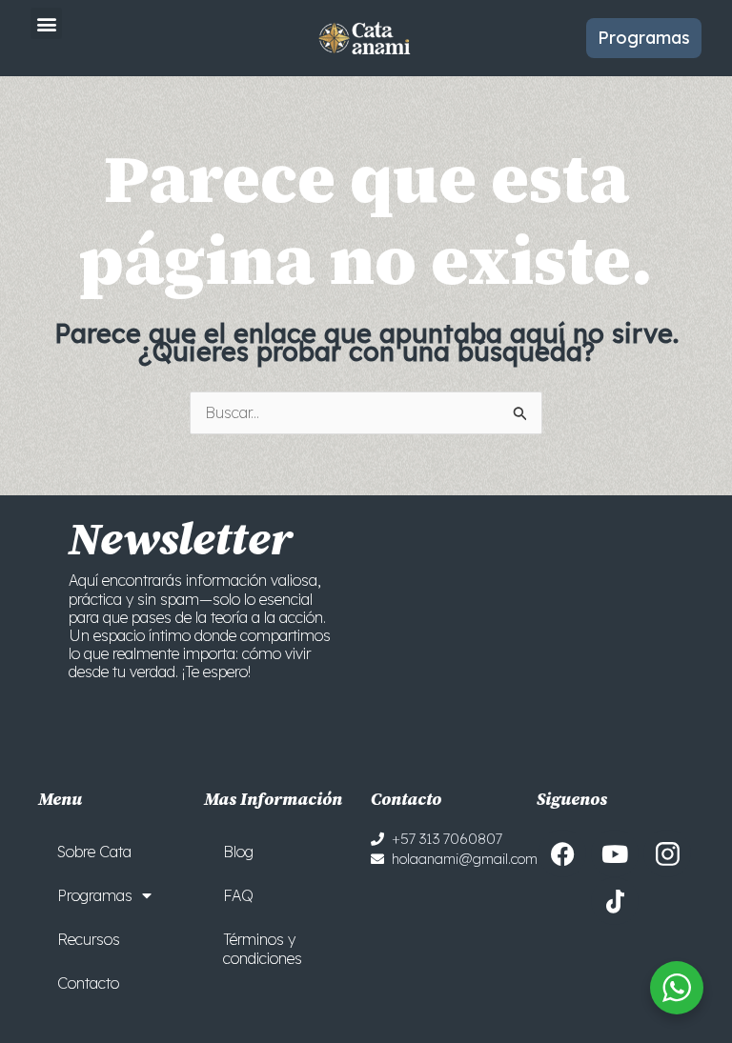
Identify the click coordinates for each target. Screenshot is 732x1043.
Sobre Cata (94, 851)
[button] (46, 23)
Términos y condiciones (262, 949)
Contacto (88, 983)
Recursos (88, 939)
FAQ (238, 895)
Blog (238, 851)
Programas (94, 895)
